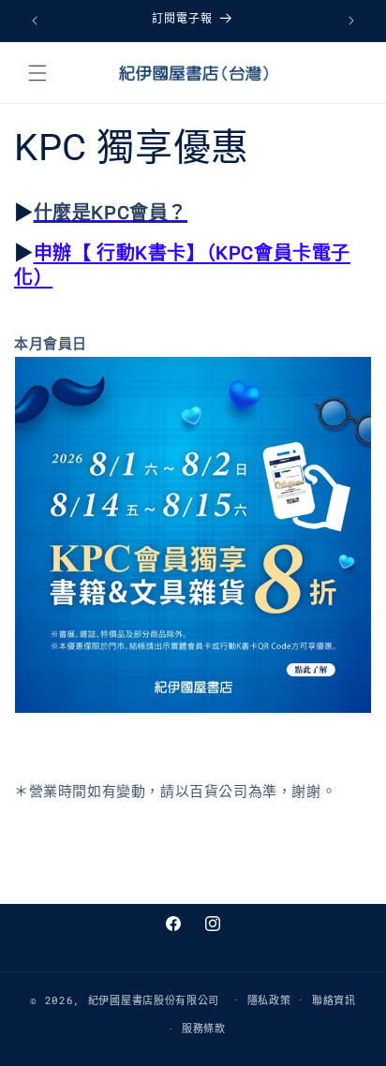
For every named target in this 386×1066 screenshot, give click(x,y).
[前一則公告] (34, 20)
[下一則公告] (351, 20)
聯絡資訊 (334, 1000)
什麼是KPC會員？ (110, 212)
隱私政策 (269, 1000)
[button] (37, 73)
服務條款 (204, 1028)
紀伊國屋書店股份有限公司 (153, 999)
